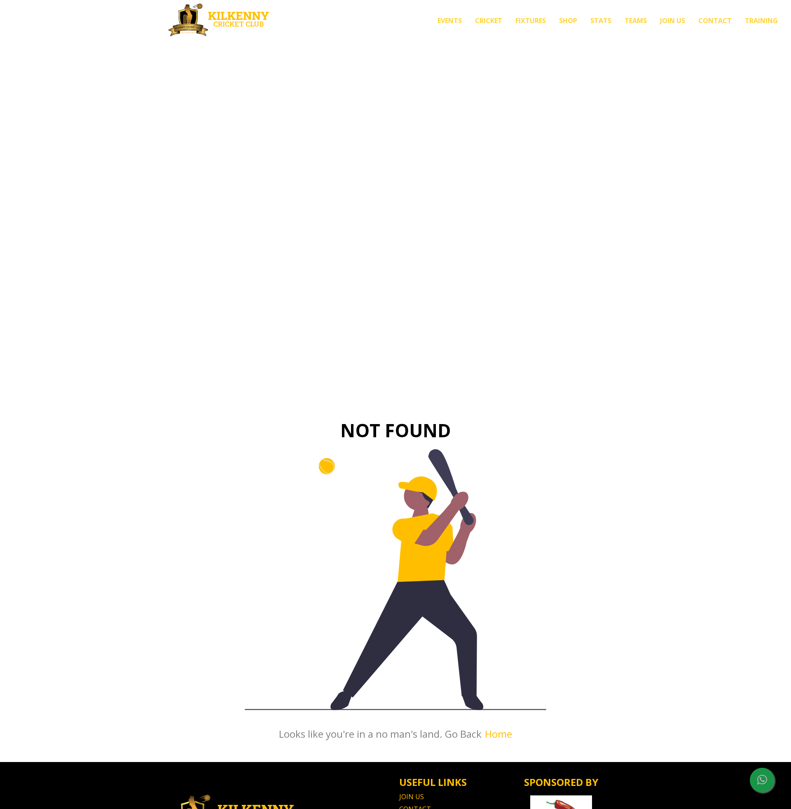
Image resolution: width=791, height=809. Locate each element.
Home (498, 734)
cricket (488, 20)
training (761, 20)
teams (636, 20)
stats (600, 20)
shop (568, 20)
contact (715, 20)
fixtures (530, 20)
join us (672, 20)
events (450, 20)
